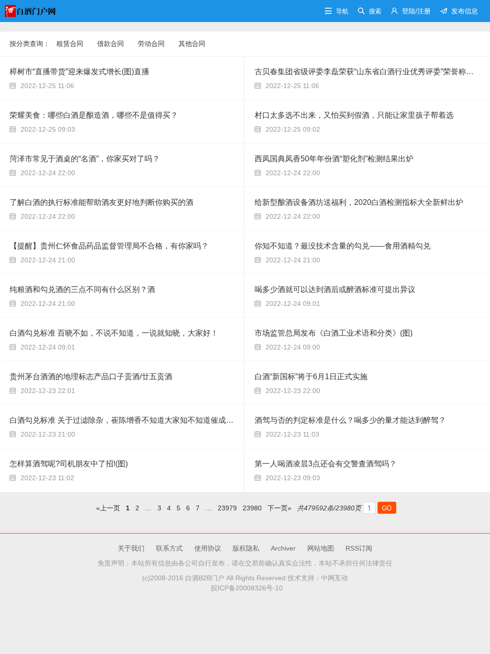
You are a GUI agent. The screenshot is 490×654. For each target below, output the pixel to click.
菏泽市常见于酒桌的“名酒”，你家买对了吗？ (85, 159)
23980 (252, 508)
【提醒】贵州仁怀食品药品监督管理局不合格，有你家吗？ (109, 246)
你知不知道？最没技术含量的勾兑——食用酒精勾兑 (343, 246)
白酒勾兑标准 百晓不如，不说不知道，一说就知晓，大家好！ (114, 333)
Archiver (283, 548)
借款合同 (110, 43)
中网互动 (334, 578)
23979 (227, 508)
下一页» (279, 508)
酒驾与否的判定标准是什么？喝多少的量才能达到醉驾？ (350, 420)
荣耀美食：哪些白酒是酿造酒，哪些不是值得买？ (94, 115)
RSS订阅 (358, 548)
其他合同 (191, 43)
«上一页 (108, 508)
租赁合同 (69, 43)
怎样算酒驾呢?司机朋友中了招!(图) (69, 464)
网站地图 (320, 548)
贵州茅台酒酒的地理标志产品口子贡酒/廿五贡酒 (91, 376)
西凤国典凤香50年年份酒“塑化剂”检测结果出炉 (334, 159)
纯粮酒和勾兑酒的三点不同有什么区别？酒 (82, 289)
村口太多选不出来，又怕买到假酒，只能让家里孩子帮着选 (354, 115)
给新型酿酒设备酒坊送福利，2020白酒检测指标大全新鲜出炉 (359, 202)
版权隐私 (246, 548)
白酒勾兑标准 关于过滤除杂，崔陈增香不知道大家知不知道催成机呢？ (129, 420)
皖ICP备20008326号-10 (245, 588)
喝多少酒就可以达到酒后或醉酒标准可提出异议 (335, 289)
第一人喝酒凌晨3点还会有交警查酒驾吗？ (326, 464)
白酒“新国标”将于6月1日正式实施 (311, 376)
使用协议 (207, 548)
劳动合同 (151, 43)
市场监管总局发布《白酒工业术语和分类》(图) (333, 333)
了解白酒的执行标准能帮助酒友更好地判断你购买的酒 (101, 202)
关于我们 (131, 548)
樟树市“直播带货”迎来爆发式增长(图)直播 (79, 72)
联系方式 (169, 548)
